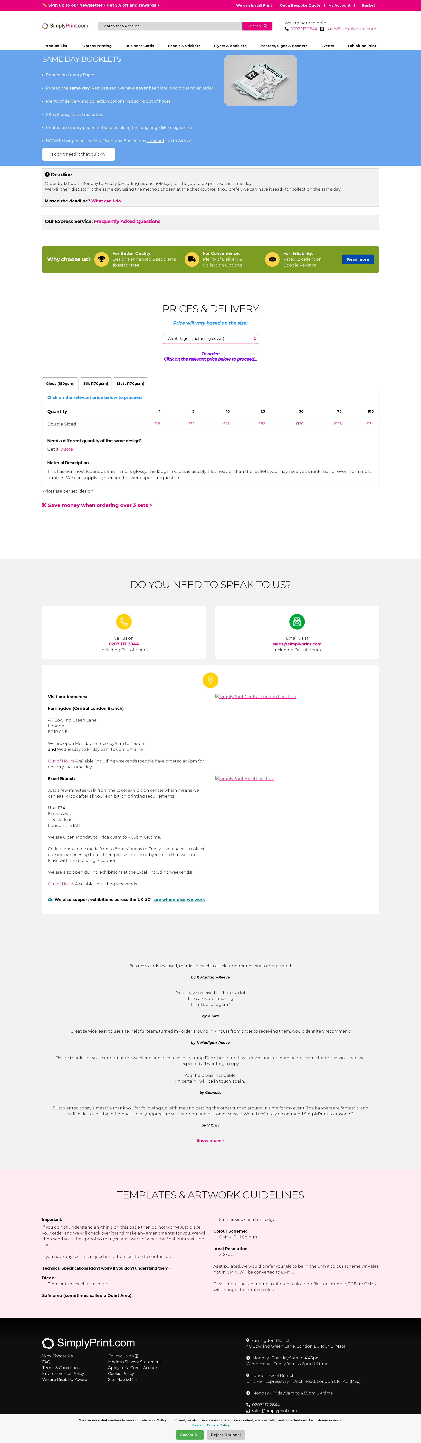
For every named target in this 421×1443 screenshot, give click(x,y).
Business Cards (139, 46)
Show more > (210, 1140)
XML (131, 1379)
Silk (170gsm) (95, 383)
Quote (66, 449)
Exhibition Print (362, 46)
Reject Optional (226, 1435)
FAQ (46, 1362)
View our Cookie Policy (210, 1425)
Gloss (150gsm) (60, 383)
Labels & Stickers (184, 46)
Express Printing (96, 46)
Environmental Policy (63, 1373)
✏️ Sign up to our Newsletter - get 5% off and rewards (101, 5)
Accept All (190, 1435)
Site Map (116, 1379)
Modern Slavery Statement (134, 1362)
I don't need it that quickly (78, 154)
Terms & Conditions (60, 1367)
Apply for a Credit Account (134, 1367)
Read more (358, 259)
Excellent (306, 259)
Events (327, 46)
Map (339, 1346)
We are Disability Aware (64, 1379)
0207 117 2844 (303, 28)
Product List (56, 46)
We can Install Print (254, 5)
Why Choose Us (57, 1356)
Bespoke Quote (300, 5)
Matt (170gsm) (130, 383)
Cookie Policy (121, 1373)
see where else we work (179, 899)
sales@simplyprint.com (351, 28)
